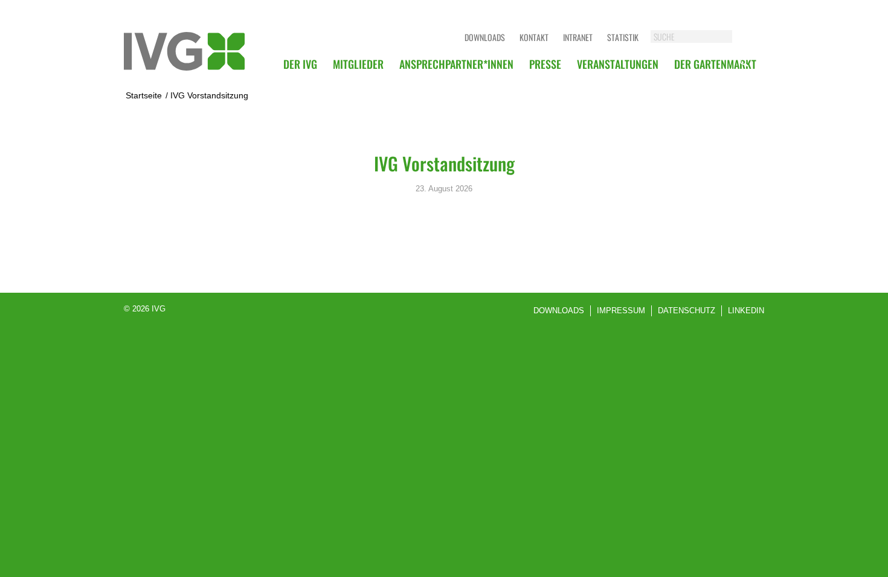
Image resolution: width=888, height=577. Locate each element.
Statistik (623, 37)
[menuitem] (300, 64)
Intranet (578, 37)
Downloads (485, 37)
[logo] (184, 51)
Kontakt (534, 37)
